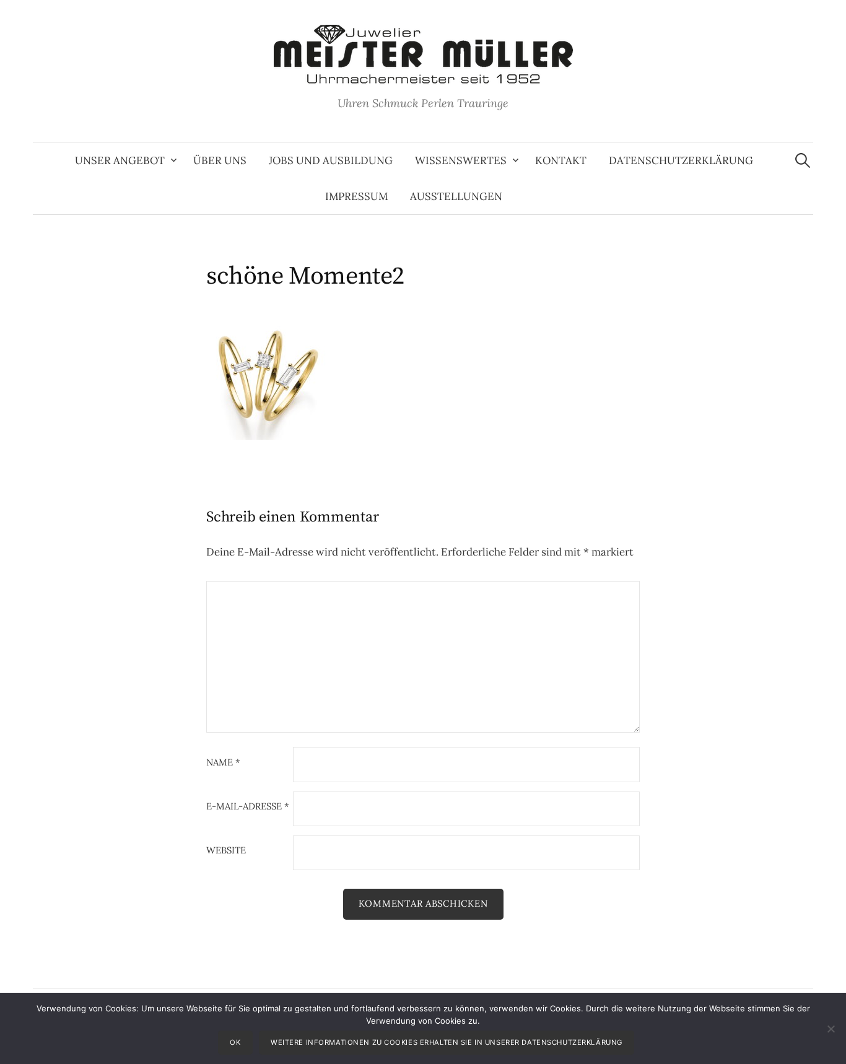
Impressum (356, 196)
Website (226, 850)
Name (223, 762)
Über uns (219, 160)
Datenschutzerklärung (681, 160)
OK (235, 1042)
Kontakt (561, 160)
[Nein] (830, 1029)
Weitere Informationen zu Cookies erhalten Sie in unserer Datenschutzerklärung (446, 1042)
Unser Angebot (120, 160)
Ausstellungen (456, 196)
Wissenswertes (461, 160)
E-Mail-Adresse (247, 806)
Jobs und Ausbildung (331, 160)
